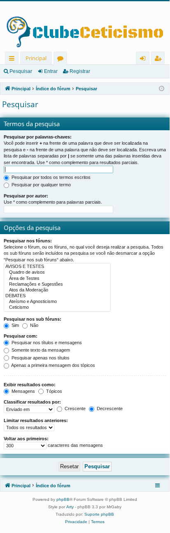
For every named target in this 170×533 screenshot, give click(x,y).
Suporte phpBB (99, 514)
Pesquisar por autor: (26, 195)
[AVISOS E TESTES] (57, 267)
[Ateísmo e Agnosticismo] (57, 302)
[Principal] (84, 26)
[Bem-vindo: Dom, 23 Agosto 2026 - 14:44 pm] (161, 89)
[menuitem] (76, 522)
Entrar (51, 71)
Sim (14, 325)
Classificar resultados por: (32, 401)
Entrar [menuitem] (144, 59)
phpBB (63, 499)
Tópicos (53, 391)
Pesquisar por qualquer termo (40, 184)
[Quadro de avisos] (57, 272)
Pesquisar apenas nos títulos (40, 357)
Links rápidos (13, 59)
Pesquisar (20, 71)
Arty (70, 507)
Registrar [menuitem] (159, 59)
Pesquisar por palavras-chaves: (38, 136)
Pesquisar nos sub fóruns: (32, 319)
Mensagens (22, 391)
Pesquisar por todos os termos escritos (50, 177)
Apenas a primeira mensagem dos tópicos (52, 365)
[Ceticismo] (57, 307)
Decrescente (109, 408)
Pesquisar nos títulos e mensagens (46, 342)
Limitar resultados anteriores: (36, 420)
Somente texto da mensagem (40, 350)
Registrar (80, 71)
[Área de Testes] (57, 279)
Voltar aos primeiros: (26, 438)
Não (33, 325)
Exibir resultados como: (30, 384)
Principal (36, 58)
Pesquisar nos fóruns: (28, 240)
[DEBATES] (57, 296)
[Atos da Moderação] (57, 290)
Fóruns (62, 59)
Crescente (74, 408)
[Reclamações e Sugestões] (57, 284)
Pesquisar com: (20, 335)
